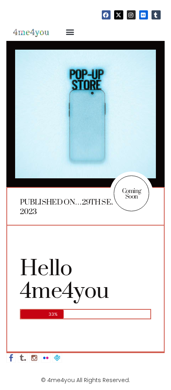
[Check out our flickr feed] (46, 358)
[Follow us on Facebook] (11, 358)
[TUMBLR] (156, 14)
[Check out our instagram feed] (34, 358)
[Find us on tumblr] (22, 358)
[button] (70, 32)
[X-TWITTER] (118, 14)
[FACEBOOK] (106, 14)
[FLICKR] (143, 14)
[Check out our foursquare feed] (57, 358)
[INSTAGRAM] (131, 14)
